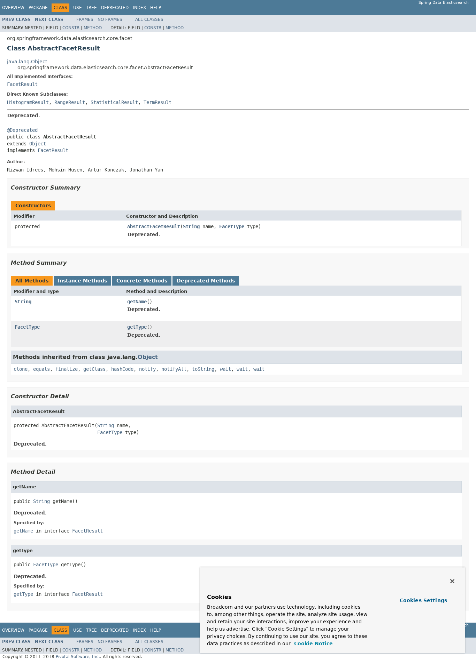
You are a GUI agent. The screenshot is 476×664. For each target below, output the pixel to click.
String (191, 226)
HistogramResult (28, 102)
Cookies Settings (423, 600)
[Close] (452, 581)
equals (41, 369)
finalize (66, 369)
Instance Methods (82, 280)
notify (147, 369)
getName (137, 301)
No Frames (110, 19)
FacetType (231, 226)
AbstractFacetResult (153, 226)
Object (37, 143)
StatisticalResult (114, 102)
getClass (94, 369)
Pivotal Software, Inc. (78, 656)
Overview (13, 7)
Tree (91, 7)
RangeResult (69, 102)
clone (21, 369)
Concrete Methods (141, 280)
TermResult (157, 102)
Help (155, 7)
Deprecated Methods (206, 280)
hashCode (122, 369)
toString (203, 369)
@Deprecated (22, 130)
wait (225, 369)
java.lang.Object (27, 61)
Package (38, 7)
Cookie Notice (312, 643)
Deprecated (115, 7)
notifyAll (173, 369)
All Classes (149, 19)
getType (137, 327)
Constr (70, 27)
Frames (84, 19)
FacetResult (22, 84)
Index (139, 7)
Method (93, 27)
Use (77, 7)
